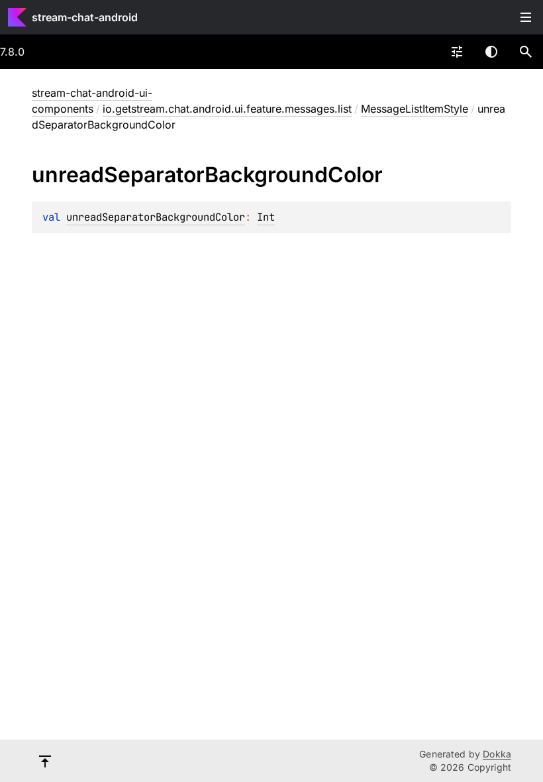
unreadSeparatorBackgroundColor (155, 217)
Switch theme (491, 51)
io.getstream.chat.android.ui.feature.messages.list (227, 108)
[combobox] (457, 51)
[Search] (526, 51)
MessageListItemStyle (414, 108)
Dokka (497, 753)
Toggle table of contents (526, 17)
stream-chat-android (85, 17)
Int (266, 217)
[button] (526, 51)
